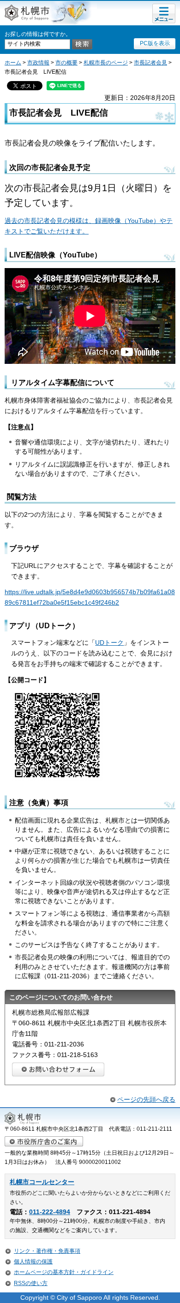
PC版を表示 (155, 43)
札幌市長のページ (106, 62)
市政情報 (38, 62)
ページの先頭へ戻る (146, 1099)
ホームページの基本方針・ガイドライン (64, 1272)
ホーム (13, 62)
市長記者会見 (150, 62)
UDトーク (109, 642)
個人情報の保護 (33, 1261)
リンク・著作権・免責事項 (47, 1251)
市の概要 (66, 62)
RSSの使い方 (31, 1283)
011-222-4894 (49, 1212)
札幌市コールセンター (42, 1182)
